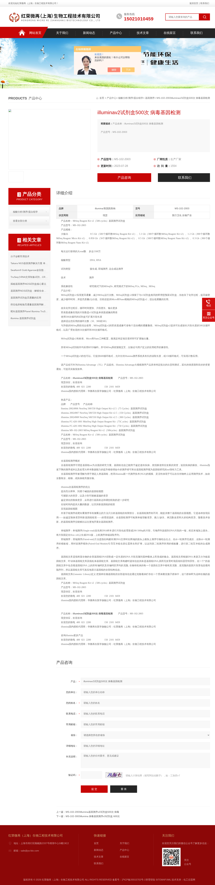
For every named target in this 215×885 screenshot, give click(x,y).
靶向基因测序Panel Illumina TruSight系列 (29, 311)
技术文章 (143, 33)
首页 (102, 98)
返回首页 (193, 3)
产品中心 (116, 33)
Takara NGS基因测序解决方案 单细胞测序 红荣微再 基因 (29, 263)
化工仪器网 (189, 879)
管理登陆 (150, 879)
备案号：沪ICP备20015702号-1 (129, 879)
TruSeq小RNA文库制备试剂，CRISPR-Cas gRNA (29, 277)
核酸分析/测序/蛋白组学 (130, 98)
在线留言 (170, 33)
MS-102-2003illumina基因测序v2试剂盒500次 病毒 (92, 812)
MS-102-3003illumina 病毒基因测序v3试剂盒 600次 (93, 816)
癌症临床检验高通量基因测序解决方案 (29, 304)
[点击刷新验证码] (113, 775)
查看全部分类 (20, 220)
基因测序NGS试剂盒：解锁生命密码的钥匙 (29, 290)
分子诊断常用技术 (20, 256)
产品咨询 (124, 177)
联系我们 (204, 3)
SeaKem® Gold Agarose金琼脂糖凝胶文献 (29, 270)
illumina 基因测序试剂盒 (23, 318)
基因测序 (150, 98)
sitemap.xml (163, 879)
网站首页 (35, 33)
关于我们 (62, 33)
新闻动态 (89, 33)
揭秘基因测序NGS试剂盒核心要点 (28, 284)
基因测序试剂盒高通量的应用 (26, 297)
